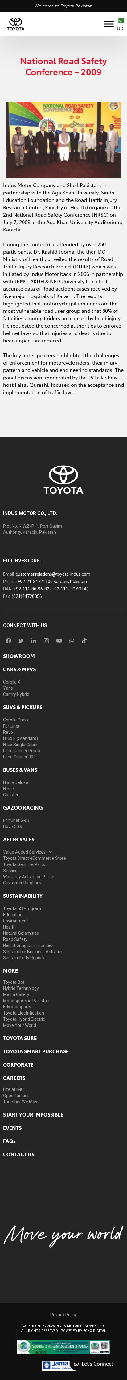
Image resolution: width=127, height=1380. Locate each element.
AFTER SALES (18, 839)
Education (13, 914)
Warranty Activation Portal (28, 876)
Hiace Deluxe (15, 782)
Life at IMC (13, 1089)
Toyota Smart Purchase (36, 1051)
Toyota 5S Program (22, 908)
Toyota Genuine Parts (24, 864)
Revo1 (9, 732)
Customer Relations (22, 882)
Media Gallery (16, 994)
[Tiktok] (84, 640)
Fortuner (11, 726)
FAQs (9, 1140)
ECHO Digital (94, 1331)
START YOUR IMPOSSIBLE (33, 1114)
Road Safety (15, 939)
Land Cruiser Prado (21, 750)
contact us (18, 1154)
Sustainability (23, 895)
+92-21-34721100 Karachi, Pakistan (52, 581)
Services (11, 870)
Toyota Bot (13, 982)
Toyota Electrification (23, 1013)
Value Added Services (24, 852)
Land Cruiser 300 (19, 756)
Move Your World (19, 1025)
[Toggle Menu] (109, 24)
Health (9, 927)
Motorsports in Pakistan (26, 1000)
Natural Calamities (21, 933)
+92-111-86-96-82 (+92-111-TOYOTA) (51, 588)
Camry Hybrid (16, 694)
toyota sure (20, 1038)
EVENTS (12, 1127)
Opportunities (16, 1095)
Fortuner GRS (16, 820)
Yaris (8, 688)
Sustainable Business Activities (33, 951)
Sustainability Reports (24, 957)
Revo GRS (12, 826)
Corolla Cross (16, 719)
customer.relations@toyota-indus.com (53, 574)
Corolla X (11, 682)
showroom (19, 655)
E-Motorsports (17, 1006)
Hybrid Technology (21, 988)
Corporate (18, 1064)
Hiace (8, 788)
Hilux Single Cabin (20, 744)
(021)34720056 (27, 596)
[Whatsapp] (71, 640)
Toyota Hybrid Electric (24, 1019)
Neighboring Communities (28, 945)
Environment (15, 920)
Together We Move (21, 1101)
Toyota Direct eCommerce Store (34, 858)
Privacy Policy (63, 1314)
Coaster (10, 794)
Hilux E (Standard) (20, 738)
